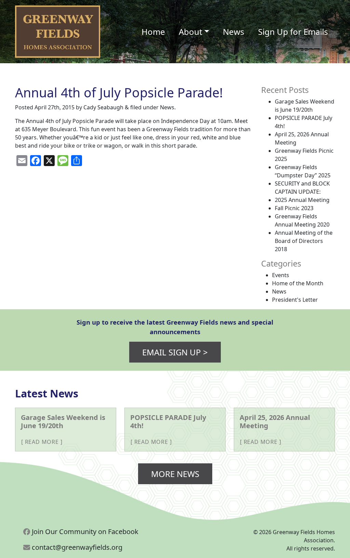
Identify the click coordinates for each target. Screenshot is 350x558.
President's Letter (295, 299)
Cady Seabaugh (103, 107)
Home (153, 31)
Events (280, 275)
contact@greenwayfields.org (76, 547)
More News (175, 473)
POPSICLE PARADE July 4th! (168, 421)
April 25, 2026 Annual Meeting (275, 421)
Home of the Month (297, 283)
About (190, 31)
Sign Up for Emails (293, 31)
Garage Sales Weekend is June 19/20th (63, 421)
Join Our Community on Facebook (84, 531)
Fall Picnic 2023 (294, 208)
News (233, 31)
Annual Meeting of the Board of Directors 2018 (304, 241)
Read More (42, 442)
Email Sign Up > (175, 352)
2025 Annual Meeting (302, 200)
